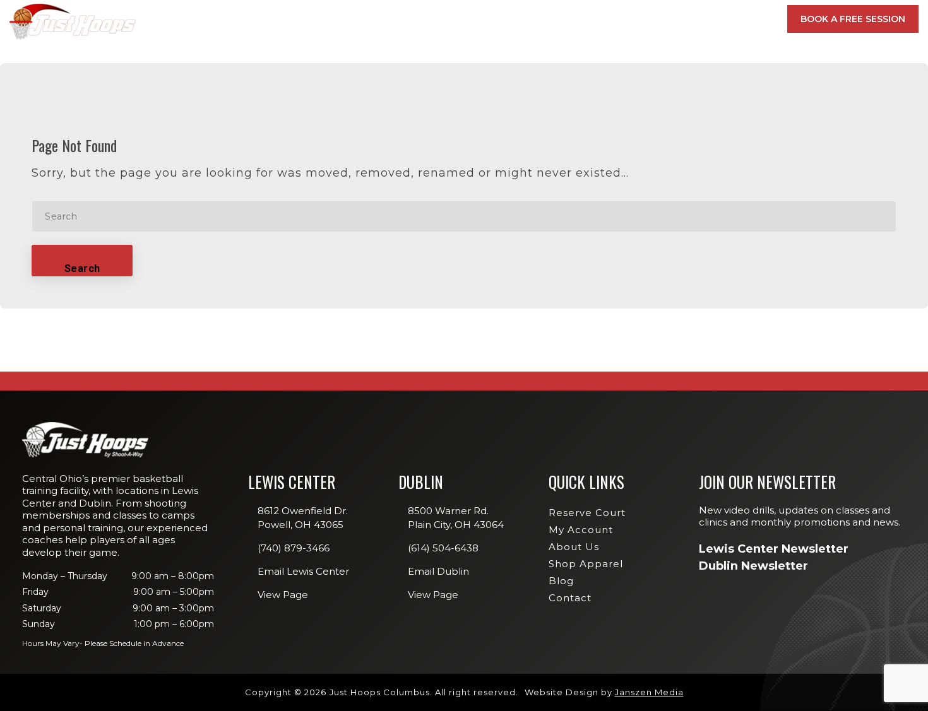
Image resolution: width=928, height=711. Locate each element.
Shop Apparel (586, 564)
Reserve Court (587, 513)
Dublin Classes (730, 110)
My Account (668, 19)
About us (574, 547)
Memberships (340, 19)
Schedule (578, 19)
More (739, 19)
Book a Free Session (852, 19)
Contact (570, 598)
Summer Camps (572, 201)
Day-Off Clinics (573, 128)
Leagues (558, 164)
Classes (419, 19)
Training (496, 19)
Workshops (566, 146)
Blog (561, 581)
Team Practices (573, 219)
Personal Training (581, 182)
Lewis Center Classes (586, 110)
